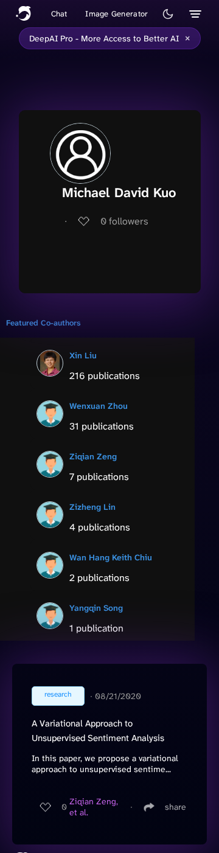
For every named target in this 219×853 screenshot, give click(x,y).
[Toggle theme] (168, 14)
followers (124, 221)
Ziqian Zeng (93, 456)
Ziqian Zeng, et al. (93, 807)
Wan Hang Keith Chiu (110, 557)
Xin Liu (83, 355)
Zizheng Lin (92, 506)
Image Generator (116, 14)
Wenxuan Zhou (98, 405)
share (175, 806)
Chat (59, 14)
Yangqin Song (96, 607)
